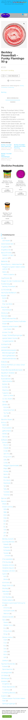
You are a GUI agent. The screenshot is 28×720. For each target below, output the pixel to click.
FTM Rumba (6, 562)
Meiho (4, 272)
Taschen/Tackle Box (8, 664)
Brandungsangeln (8, 353)
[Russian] (22, 2)
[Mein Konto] (20, 15)
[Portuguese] (20, 2)
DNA (5, 518)
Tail (5, 486)
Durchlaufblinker (8, 542)
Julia (5, 651)
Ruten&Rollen (6, 379)
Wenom (6, 613)
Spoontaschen (7, 669)
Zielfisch (5, 661)
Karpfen (4, 296)
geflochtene (6, 431)
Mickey (6, 471)
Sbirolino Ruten (6, 419)
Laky (5, 460)
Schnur (3, 422)
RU (5, 527)
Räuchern (4, 376)
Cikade (6, 448)
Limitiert (8, 556)
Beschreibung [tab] (13, 98)
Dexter (6, 622)
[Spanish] (23, 2)
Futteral (5, 666)
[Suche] (16, 15)
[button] (24, 23)
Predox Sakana (7, 600)
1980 (5, 512)
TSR (5, 530)
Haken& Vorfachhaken (10, 326)
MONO (4, 434)
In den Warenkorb (13, 76)
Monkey (5, 588)
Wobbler (4, 681)
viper (5, 416)
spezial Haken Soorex (9, 338)
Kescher (4, 307)
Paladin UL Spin (8, 255)
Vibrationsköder (7, 617)
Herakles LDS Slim (8, 571)
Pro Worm (7, 480)
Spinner (4, 498)
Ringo (6, 634)
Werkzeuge (5, 678)
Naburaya (5, 591)
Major (5, 468)
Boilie (4, 298)
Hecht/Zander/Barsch (8, 293)
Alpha (4, 425)
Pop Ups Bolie (7, 304)
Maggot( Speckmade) (11, 465)
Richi (5, 654)
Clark (5, 640)
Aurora (6, 407)
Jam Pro (6, 454)
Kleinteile (4, 316)
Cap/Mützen (5, 278)
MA (5, 521)
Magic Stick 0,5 (7, 585)
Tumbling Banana (8, 693)
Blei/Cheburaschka (9, 318)
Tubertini (5, 393)
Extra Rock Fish (9, 410)
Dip (3, 301)
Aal (2, 238)
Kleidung (4, 313)
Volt (5, 657)
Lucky (6, 462)
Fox (5, 646)
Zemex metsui (7, 637)
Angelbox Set (6, 250)
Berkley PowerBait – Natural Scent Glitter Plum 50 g (20, 146)
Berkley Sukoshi (8, 539)
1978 (5, 509)
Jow (5, 648)
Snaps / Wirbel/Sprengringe (12, 335)
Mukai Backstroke (8, 687)
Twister (6, 553)
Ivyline (4, 574)
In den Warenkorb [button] (7, 190)
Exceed (6, 594)
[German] (17, 2)
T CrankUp (6, 690)
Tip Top (6, 413)
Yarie (4, 402)
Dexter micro (8, 625)
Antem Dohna (7, 507)
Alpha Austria (7, 381)
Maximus (5, 390)
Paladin (6, 544)
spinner (5, 258)
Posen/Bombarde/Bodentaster (12, 370)
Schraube (7, 550)
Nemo (6, 474)
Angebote (4, 247)
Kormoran (5, 582)
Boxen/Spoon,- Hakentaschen (11, 264)
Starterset (7, 483)
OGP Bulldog (7, 597)
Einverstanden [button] (7, 716)
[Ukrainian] (26, 2)
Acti (5, 576)
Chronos (6, 608)
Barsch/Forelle (6, 253)
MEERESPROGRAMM (8, 350)
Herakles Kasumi (8, 568)
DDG (5, 515)
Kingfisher (6, 684)
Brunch (6, 445)
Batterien (4, 261)
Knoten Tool (6, 332)
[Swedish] (24, 2)
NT (4, 524)
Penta (6, 579)
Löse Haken (8, 329)
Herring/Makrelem (8, 356)
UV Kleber (4, 675)
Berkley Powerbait (8, 286)
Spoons (3, 501)
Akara (4, 504)
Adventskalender (7, 244)
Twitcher (7, 495)
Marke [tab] (12, 102)
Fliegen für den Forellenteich (11, 281)
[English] (15, 2)
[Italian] (19, 2)
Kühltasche (5, 344)
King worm (7, 457)
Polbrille (4, 362)
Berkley (3, 92)
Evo (5, 628)
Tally (5, 489)
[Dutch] (13, 2)
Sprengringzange (8, 704)
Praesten (7, 547)
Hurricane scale (9, 611)
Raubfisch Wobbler (8, 373)
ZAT (5, 533)
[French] (16, 2)
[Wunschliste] (18, 15)
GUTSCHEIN (5, 290)
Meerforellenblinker (9, 358)
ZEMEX (4, 405)
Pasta (5, 477)
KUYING (5, 387)
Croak (6, 451)
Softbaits (4, 440)
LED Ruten (6, 240)
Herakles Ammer (8, 565)
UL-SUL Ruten (7, 399)
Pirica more (8, 631)
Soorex (4, 442)
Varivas (4, 437)
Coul (5, 643)
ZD (5, 536)
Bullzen (5, 384)
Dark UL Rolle (8, 395)
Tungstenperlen (8, 341)
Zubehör (4, 696)
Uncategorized (6, 672)
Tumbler (6, 492)
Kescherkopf (6, 310)
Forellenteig (10, 87)
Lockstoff (4, 347)
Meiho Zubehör (9, 274)
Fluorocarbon (7, 428)
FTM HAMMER (7, 559)
